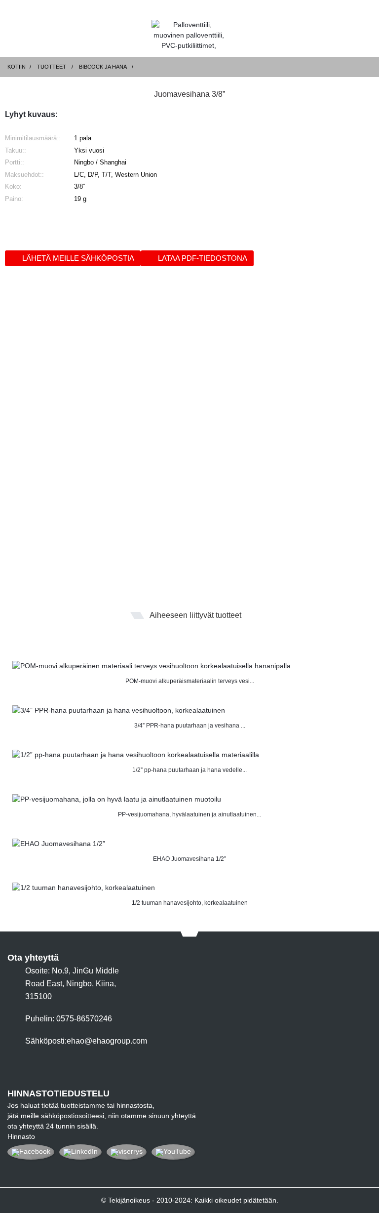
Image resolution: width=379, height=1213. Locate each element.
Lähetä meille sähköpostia (78, 258)
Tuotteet (51, 67)
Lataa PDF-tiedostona (202, 258)
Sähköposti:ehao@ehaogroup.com (86, 1041)
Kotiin (16, 67)
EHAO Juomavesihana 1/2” (189, 858)
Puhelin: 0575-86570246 (68, 1018)
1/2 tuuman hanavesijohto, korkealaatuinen (190, 902)
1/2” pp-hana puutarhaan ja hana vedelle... (189, 770)
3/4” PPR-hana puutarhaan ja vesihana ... (189, 725)
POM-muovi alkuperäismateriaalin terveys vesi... (189, 681)
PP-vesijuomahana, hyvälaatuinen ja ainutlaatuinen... (189, 814)
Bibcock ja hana (102, 67)
